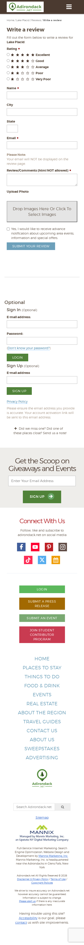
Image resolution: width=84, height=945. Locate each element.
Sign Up (19, 391)
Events (42, 694)
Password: (15, 334)
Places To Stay (42, 667)
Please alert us (27, 901)
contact (21, 922)
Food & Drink (42, 685)
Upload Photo (18, 192)
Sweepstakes (42, 748)
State (11, 121)
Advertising (42, 757)
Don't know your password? (29, 348)
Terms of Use (58, 879)
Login (17, 357)
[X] (42, 560)
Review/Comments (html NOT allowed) (37, 170)
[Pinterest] (49, 547)
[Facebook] (21, 547)
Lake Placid (22, 20)
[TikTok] (28, 560)
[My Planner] (56, 560)
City (10, 105)
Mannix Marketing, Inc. (53, 856)
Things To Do (42, 676)
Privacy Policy (17, 401)
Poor (39, 73)
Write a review (52, 20)
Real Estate (42, 703)
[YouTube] (35, 547)
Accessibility (28, 918)
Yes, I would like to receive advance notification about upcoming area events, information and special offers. (42, 233)
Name (11, 88)
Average (42, 67)
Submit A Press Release (42, 603)
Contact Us (42, 730)
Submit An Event (42, 618)
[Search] (63, 807)
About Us (42, 739)
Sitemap (42, 817)
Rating (12, 49)
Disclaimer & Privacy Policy (33, 879)
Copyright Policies (42, 882)
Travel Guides (42, 721)
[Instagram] (62, 547)
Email (11, 138)
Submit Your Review (31, 246)
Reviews (36, 20)
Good (40, 61)
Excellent (43, 55)
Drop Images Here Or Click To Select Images (42, 211)
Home (10, 20)
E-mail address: (19, 317)
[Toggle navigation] (69, 6)
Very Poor (43, 79)
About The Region (42, 712)
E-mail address (18, 373)
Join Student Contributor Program (42, 634)
